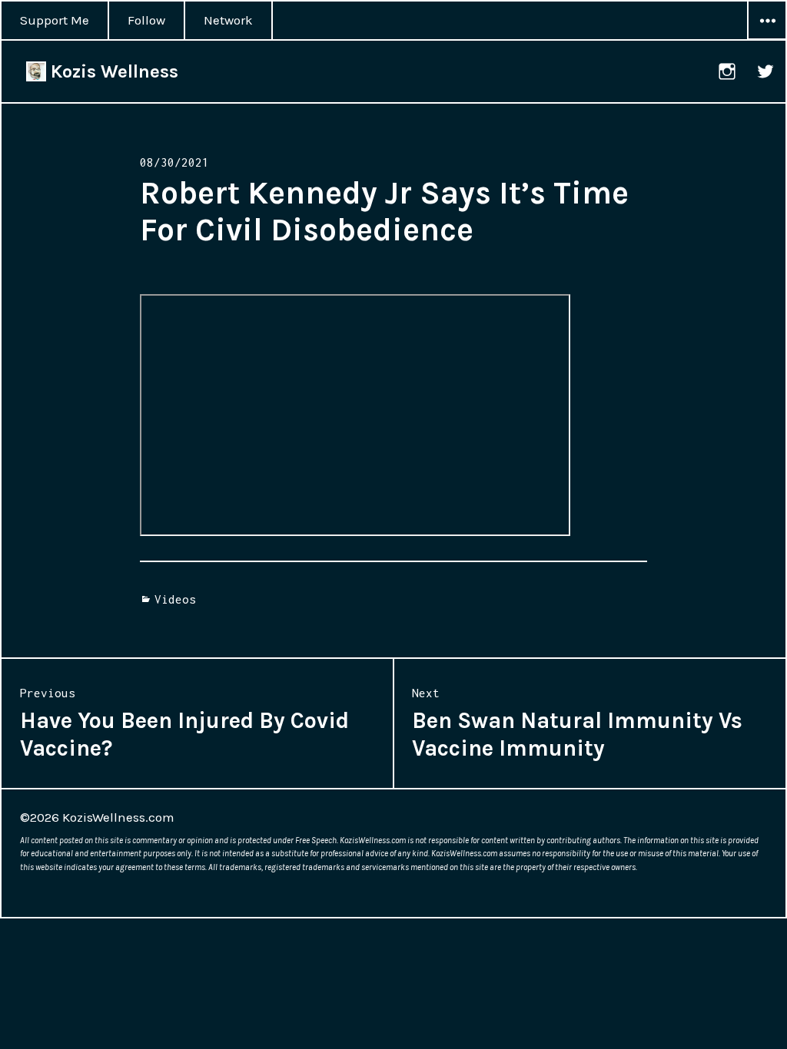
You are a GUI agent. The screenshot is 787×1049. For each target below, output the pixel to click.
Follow (146, 20)
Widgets (767, 39)
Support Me (54, 20)
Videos (175, 599)
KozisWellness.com (118, 817)
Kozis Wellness (112, 71)
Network (228, 20)
